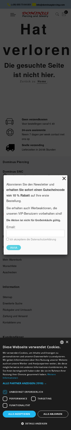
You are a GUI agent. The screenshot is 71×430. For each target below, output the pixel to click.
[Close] (64, 178)
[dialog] (35, 384)
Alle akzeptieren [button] (19, 414)
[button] (35, 383)
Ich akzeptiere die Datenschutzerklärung (33, 239)
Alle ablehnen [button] (53, 414)
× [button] (67, 342)
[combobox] (62, 342)
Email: (10, 226)
